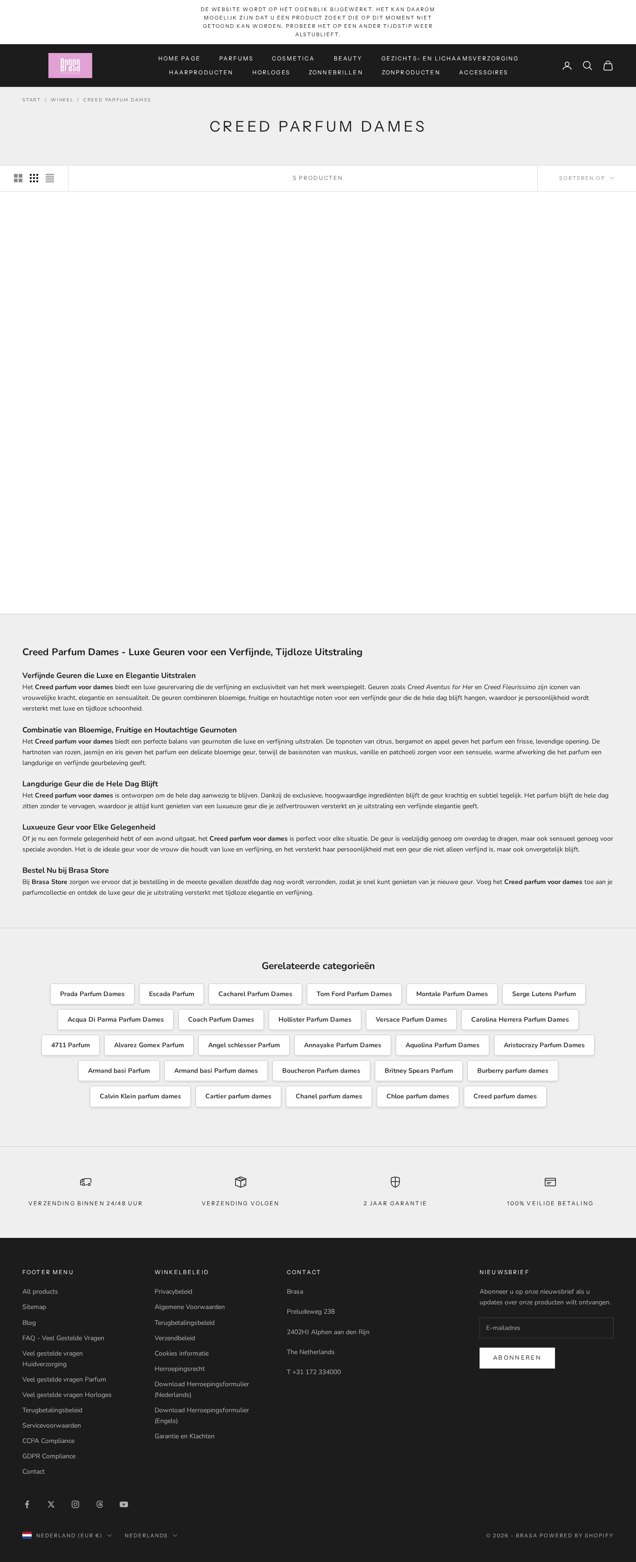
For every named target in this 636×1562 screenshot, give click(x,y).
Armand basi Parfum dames (216, 1070)
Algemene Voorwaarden (190, 1307)
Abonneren (517, 1358)
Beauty (348, 57)
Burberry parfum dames (512, 1070)
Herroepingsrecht (180, 1368)
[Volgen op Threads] (99, 1504)
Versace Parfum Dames (411, 1019)
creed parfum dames (117, 100)
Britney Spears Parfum (419, 1070)
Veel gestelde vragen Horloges (67, 1394)
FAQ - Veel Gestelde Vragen (63, 1338)
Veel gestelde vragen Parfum (64, 1379)
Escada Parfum (171, 994)
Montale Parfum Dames (452, 994)
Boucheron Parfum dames (321, 1070)
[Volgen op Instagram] (75, 1504)
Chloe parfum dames (417, 1096)
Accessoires (483, 72)
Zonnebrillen (336, 72)
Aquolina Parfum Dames (443, 1045)
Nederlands (147, 1535)
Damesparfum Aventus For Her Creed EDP (394, 362)
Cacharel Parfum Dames (255, 994)
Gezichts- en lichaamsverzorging (450, 57)
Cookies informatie (182, 1353)
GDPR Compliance (48, 1456)
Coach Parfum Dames (221, 1019)
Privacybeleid (173, 1291)
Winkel (62, 100)
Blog (29, 1322)
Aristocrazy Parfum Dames (544, 1045)
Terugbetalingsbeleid (52, 1410)
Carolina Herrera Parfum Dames (520, 1019)
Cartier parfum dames (238, 1096)
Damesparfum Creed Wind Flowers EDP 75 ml (548, 362)
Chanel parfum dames (329, 1096)
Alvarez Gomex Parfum (149, 1045)
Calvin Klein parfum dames (140, 1096)
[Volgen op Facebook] (27, 1504)
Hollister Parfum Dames (315, 1019)
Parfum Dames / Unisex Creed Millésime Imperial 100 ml (87, 362)
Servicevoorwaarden (51, 1425)
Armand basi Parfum (119, 1070)
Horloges (271, 72)
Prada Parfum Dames (92, 994)
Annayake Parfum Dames (342, 1045)
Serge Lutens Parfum (544, 994)
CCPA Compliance (48, 1440)
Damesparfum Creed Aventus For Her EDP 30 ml (88, 562)
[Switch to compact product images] (50, 178)
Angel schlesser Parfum (244, 1045)
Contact (33, 1471)
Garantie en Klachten (185, 1436)
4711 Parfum (70, 1045)
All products (40, 1291)
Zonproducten (411, 72)
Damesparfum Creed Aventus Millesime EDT (241, 362)
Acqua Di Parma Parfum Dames (116, 1019)
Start (31, 100)
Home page (179, 57)
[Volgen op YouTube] (124, 1504)
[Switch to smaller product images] (34, 178)
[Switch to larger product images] (18, 178)
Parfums (236, 57)
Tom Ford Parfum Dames (354, 994)
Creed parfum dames (505, 1096)
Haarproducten (201, 72)
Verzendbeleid (175, 1338)
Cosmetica (293, 57)
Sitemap (34, 1307)
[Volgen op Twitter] (51, 1504)
